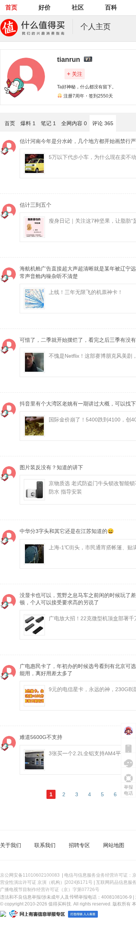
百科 (111, 7)
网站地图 (113, 845)
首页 (11, 7)
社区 (78, 7)
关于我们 (10, 845)
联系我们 (45, 845)
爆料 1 (28, 123)
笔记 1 (48, 123)
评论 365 (102, 123)
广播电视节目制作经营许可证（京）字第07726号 (49, 889)
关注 (74, 74)
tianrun (68, 59)
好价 (45, 7)
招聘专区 (79, 845)
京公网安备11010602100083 (30, 875)
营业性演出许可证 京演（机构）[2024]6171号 (46, 882)
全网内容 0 (74, 123)
